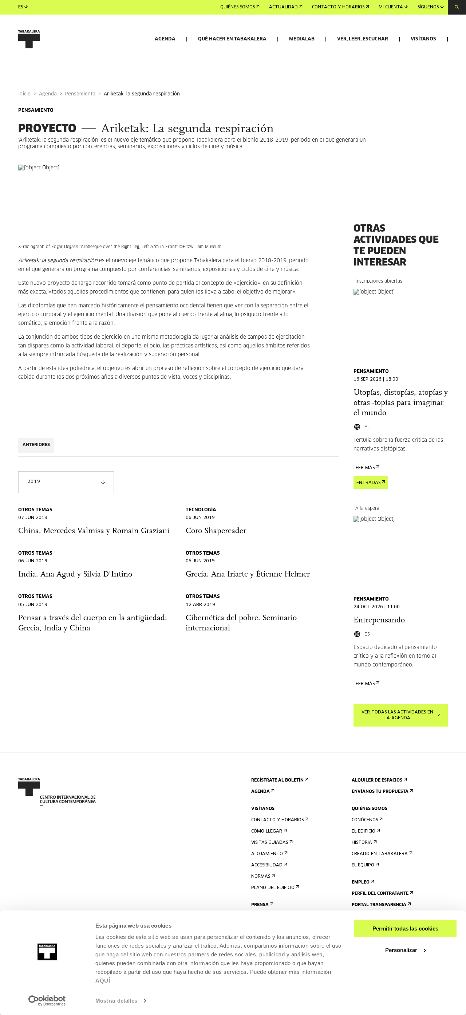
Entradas (368, 483)
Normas (260, 876)
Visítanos (423, 39)
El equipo (363, 865)
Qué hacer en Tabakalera (232, 39)
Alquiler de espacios (377, 780)
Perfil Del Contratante (380, 894)
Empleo (361, 882)
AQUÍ (102, 980)
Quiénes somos (237, 7)
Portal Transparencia (379, 905)
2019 (33, 482)
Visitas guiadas (269, 843)
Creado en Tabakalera (380, 854)
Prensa (260, 905)
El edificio (363, 831)
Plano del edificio (273, 888)
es (20, 7)
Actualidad (283, 7)
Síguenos (428, 7)
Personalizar (401, 950)
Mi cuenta (391, 7)
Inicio (24, 94)
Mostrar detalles (116, 1001)
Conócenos (365, 820)
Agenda (165, 39)
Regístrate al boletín (277, 780)
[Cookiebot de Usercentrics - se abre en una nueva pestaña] (47, 1000)
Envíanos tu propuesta (380, 792)
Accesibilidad (267, 865)
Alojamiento (267, 854)
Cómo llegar (266, 831)
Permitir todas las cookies (405, 928)
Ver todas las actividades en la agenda (397, 715)
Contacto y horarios (338, 7)
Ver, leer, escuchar (362, 39)
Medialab (302, 39)
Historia (362, 843)
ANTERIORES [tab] (36, 445)
